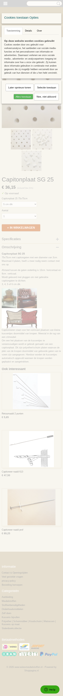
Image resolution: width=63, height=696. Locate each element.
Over (39, 30)
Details (28, 30)
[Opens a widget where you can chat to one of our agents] (49, 689)
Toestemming (13, 30)
